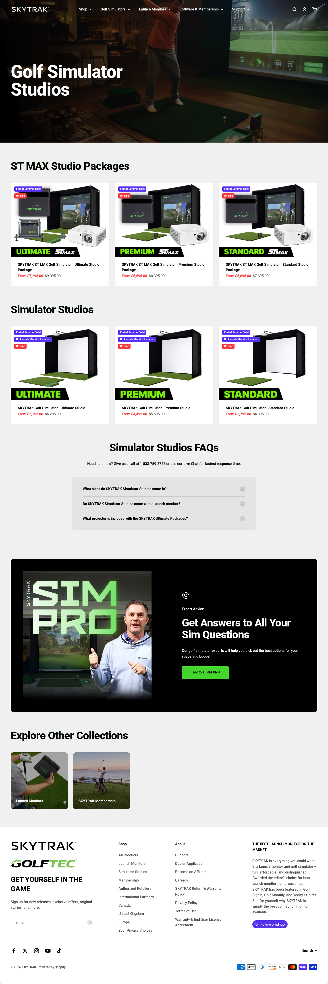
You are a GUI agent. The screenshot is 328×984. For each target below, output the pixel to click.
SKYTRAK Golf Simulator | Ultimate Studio (51, 408)
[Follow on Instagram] (36, 951)
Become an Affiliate (191, 872)
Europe (124, 922)
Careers (181, 880)
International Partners (136, 897)
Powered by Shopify (52, 967)
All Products (128, 855)
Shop (83, 9)
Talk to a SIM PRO (205, 672)
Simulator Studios (132, 872)
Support (238, 9)
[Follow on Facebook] (14, 951)
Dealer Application (190, 863)
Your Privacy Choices (135, 930)
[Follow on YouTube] (48, 951)
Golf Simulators (113, 9)
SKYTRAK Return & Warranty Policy (198, 891)
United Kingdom (131, 914)
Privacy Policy (186, 903)
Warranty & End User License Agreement (198, 922)
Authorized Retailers (134, 888)
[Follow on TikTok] (59, 951)
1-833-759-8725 (153, 464)
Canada (124, 905)
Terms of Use (186, 911)
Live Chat (190, 464)
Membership (128, 880)
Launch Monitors (152, 9)
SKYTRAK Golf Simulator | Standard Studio (260, 408)
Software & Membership (199, 9)
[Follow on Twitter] (25, 951)
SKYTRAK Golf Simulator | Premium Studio (156, 408)
